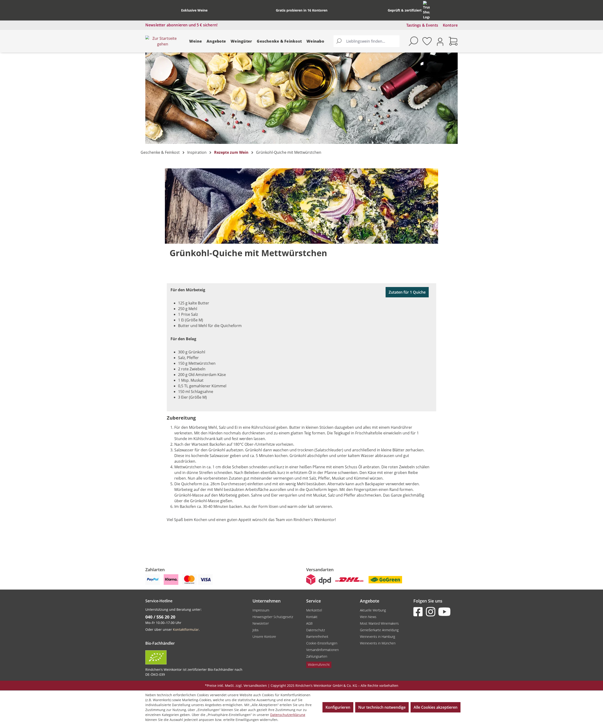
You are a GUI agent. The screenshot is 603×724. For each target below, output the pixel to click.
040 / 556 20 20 (160, 617)
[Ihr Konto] (440, 41)
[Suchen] (339, 41)
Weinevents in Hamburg (377, 636)
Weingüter (241, 41)
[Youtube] (444, 611)
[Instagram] (431, 611)
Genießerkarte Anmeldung (379, 630)
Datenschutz (315, 630)
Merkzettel (314, 610)
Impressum (261, 610)
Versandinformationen (322, 649)
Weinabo (315, 41)
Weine (195, 41)
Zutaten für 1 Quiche (407, 292)
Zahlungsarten (316, 656)
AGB (309, 623)
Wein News (368, 617)
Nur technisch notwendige (382, 707)
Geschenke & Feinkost (279, 41)
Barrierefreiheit (317, 636)
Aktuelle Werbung (373, 610)
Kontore (450, 25)
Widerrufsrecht (319, 664)
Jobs (256, 630)
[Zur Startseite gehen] (162, 41)
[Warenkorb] (453, 41)
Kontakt (312, 617)
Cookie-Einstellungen (321, 643)
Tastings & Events (422, 25)
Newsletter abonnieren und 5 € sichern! (181, 25)
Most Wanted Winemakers (379, 623)
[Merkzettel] (427, 41)
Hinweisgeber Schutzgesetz (273, 617)
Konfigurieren (338, 707)
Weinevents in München (377, 643)
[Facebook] (419, 611)
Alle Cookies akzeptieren (435, 707)
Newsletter (261, 623)
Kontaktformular (186, 629)
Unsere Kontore (264, 636)
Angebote (216, 41)
